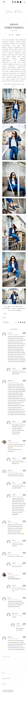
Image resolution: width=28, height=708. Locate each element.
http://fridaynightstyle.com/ (14, 578)
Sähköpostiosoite (5, 678)
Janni (14, 368)
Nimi (3, 673)
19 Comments (5, 322)
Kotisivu (4, 683)
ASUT (4, 317)
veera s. (10, 470)
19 (19, 35)
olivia (10, 573)
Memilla (10, 380)
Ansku (10, 440)
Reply (24, 333)
